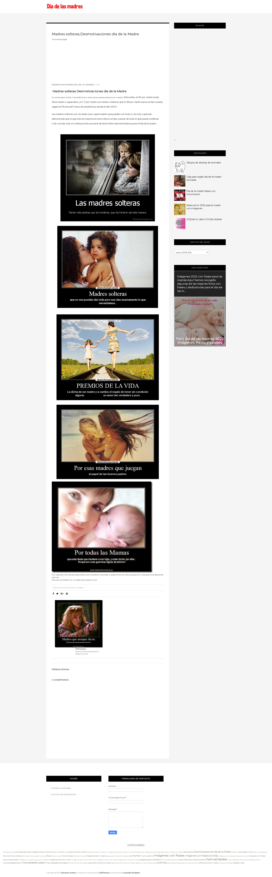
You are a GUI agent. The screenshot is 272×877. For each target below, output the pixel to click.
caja (12, 852)
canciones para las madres (26, 852)
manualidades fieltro (252, 860)
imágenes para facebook (150, 859)
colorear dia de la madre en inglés (100, 852)
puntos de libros (192, 863)
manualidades (216, 859)
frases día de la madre (96, 856)
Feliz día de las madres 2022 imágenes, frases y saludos (200, 340)
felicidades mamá (246, 852)
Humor (136, 855)
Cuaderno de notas (142, 852)
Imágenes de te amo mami (60, 860)
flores (49, 856)
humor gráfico (147, 856)
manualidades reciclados (57, 863)
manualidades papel (33, 862)
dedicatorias (188, 852)
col (65, 852)
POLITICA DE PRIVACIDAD (63, 794)
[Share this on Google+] (62, 593)
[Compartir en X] (57, 593)
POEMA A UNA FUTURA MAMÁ (204, 219)
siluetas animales (225, 863)
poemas (162, 862)
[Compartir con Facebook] (53, 593)
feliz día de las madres (12, 856)
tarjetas (236, 863)
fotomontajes (67, 856)
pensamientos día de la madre (123, 863)
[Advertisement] (75, 60)
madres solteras (198, 860)
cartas (41, 852)
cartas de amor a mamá (54, 852)
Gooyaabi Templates (131, 872)
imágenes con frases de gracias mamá (233, 856)
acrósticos (6, 852)
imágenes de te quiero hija (127, 860)
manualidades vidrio (236, 860)
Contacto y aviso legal (61, 788)
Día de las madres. (69, 872)
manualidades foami (12, 863)
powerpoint (181, 863)
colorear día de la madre (76, 852)
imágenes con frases (168, 855)
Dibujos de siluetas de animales (204, 162)
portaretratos (172, 863)
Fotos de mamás (80, 856)
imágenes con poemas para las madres (34, 860)
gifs (130, 856)
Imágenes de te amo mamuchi (84, 860)
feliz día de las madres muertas (34, 856)
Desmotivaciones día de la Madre (73, 84)
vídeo (242, 863)
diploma (235, 852)
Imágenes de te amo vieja (107, 860)
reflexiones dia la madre (208, 863)
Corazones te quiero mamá (124, 852)
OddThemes (104, 872)
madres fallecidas (185, 860)
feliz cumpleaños (260, 852)
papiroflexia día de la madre (99, 863)
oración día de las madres (78, 863)
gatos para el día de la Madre (117, 856)
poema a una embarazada (146, 863)
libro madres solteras (169, 860)
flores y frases (57, 856)
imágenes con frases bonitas (201, 855)
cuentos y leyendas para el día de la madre (166, 852)
